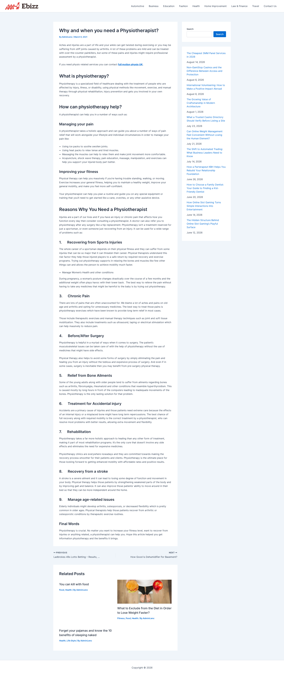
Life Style (71, 640)
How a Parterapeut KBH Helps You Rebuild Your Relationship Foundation (206, 170)
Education (168, 6)
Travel (255, 6)
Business (153, 6)
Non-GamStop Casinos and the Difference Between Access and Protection (204, 71)
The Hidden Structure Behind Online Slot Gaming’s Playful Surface (203, 224)
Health (196, 6)
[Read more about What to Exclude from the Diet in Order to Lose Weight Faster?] (144, 591)
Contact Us (270, 6)
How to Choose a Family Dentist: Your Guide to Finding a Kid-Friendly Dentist (205, 188)
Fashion (183, 6)
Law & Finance (239, 6)
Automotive (137, 6)
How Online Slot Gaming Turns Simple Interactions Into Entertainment (204, 206)
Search (190, 29)
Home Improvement (215, 6)
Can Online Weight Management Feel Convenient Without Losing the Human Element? (204, 135)
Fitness (121, 618)
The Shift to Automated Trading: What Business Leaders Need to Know (205, 153)
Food (61, 590)
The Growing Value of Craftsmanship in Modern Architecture (201, 103)
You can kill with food (74, 584)
